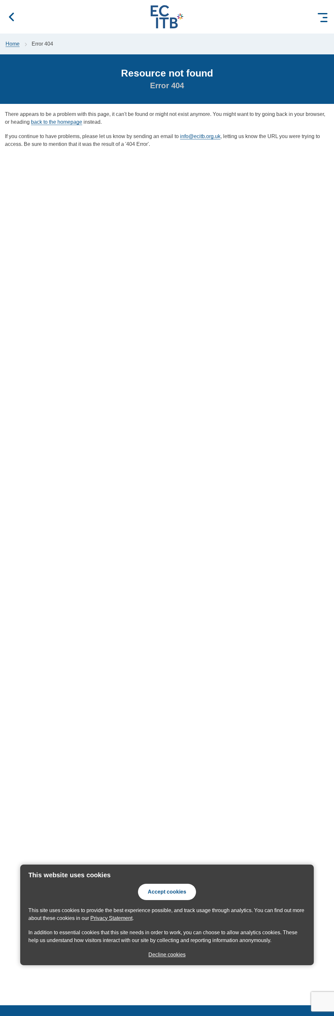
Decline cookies (167, 954)
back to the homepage (56, 122)
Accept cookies (167, 892)
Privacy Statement (111, 918)
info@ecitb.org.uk (200, 136)
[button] (11, 17)
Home (13, 44)
